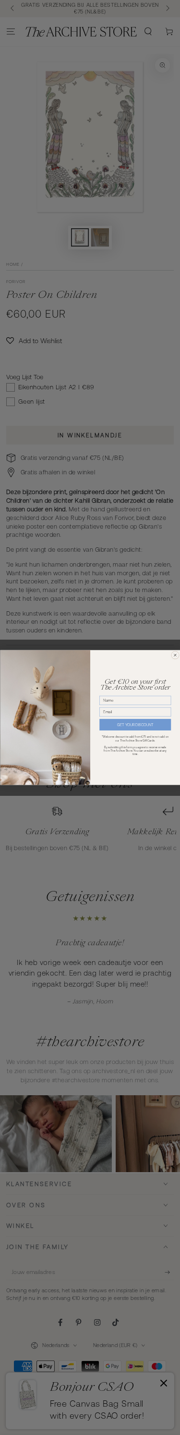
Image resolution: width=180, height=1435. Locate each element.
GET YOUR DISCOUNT (135, 725)
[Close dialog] (175, 655)
